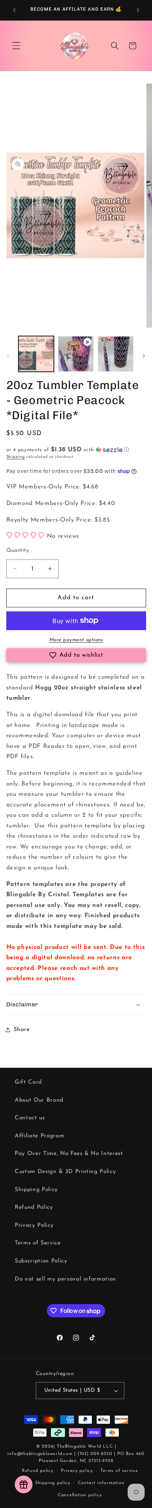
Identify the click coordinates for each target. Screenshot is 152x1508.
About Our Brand (39, 1100)
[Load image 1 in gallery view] (36, 354)
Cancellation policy (80, 1495)
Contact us (30, 1118)
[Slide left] (8, 356)
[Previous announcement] (14, 10)
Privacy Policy (34, 1225)
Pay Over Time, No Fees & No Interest (69, 1153)
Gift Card (28, 1082)
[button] (16, 45)
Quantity (17, 550)
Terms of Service (38, 1243)
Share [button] (22, 1029)
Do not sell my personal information (65, 1279)
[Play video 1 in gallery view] (76, 354)
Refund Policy (34, 1207)
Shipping (15, 457)
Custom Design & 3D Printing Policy (65, 1172)
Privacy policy (77, 1471)
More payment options (76, 640)
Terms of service (119, 1471)
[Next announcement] (138, 10)
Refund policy (37, 1471)
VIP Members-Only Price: (52, 487)
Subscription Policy (41, 1261)
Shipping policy (52, 1483)
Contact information (101, 1483)
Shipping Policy (36, 1190)
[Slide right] (144, 356)
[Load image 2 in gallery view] (116, 354)
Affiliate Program (39, 1136)
